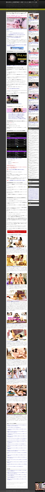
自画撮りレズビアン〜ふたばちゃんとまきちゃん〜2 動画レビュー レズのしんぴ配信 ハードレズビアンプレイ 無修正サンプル (33, 173)
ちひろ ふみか (33, 192)
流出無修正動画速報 (27, 9)
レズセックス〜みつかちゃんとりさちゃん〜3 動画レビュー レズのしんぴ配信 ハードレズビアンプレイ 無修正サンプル (33, 147)
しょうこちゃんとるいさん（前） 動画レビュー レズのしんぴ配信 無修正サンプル (15, 466)
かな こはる (36, 190)
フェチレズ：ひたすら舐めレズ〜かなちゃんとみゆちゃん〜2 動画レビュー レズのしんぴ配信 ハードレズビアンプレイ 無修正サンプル (33, 136)
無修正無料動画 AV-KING (20, 9)
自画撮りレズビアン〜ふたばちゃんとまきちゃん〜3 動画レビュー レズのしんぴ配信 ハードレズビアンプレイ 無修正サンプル (33, 155)
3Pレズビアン (8, 482)
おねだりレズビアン (11, 482)
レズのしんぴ (21, 482)
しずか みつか (31, 192)
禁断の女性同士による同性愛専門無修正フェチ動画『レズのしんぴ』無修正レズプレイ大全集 (21, 2)
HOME (7, 9)
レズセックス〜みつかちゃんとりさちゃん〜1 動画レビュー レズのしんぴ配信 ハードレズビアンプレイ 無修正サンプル (33, 175)
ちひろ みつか (36, 192)
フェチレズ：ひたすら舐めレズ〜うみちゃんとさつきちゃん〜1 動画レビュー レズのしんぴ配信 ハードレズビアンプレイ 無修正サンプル (33, 138)
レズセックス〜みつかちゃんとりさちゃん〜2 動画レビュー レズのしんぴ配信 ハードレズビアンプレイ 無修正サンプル (33, 166)
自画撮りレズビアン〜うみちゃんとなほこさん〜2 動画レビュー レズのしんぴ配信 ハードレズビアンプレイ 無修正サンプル (33, 140)
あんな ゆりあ (36, 189)
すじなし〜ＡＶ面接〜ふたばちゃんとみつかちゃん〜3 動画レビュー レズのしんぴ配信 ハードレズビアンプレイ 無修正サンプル (33, 170)
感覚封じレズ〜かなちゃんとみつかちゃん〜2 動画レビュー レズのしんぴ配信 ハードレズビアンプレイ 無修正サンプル (33, 143)
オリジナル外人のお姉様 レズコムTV (33, 9)
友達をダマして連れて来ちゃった (35, 195)
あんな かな (34, 189)
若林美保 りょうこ (31, 199)
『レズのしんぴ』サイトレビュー (13, 9)
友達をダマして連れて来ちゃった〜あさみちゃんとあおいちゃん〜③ (33, 196)
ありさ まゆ (32, 189)
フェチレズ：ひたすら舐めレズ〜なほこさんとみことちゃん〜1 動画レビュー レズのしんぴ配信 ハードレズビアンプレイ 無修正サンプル (33, 131)
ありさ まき (30, 189)
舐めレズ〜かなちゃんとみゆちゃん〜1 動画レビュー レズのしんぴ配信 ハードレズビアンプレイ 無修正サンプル (33, 145)
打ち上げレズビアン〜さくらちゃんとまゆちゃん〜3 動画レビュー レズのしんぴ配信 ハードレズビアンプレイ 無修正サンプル (11, 487)
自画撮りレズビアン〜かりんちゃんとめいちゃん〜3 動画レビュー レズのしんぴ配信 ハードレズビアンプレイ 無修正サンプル (22, 487)
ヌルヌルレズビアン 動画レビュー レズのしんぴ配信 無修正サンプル (14, 427)
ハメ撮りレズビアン (18, 482)
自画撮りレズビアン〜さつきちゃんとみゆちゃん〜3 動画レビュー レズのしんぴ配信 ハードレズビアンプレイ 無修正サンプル (33, 177)
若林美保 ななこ (36, 198)
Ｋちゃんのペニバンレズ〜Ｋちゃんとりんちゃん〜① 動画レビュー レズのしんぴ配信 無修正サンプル (17, 438)
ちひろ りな (15, 482)
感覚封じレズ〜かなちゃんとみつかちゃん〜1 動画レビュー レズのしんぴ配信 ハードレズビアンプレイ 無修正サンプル (33, 153)
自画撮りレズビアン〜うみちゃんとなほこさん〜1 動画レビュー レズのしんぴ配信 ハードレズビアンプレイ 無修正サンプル (33, 168)
